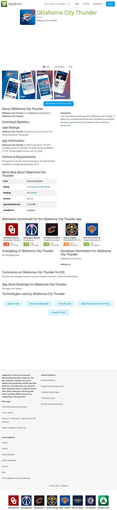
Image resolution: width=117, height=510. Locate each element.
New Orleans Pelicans (78, 508)
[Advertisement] (58, 45)
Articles (5, 466)
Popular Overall (58, 312)
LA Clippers (90, 508)
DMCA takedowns (9, 460)
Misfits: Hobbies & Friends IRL (14, 428)
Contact (5, 443)
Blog (4, 472)
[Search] (68, 4)
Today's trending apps (39, 304)
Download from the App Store (59, 103)
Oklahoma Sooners (11, 238)
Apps (77, 4)
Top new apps (65, 304)
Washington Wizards (32, 238)
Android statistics (48, 380)
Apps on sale (13, 304)
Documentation (8, 454)
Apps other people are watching (95, 304)
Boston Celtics (103, 508)
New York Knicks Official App (92, 238)
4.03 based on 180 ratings (38, 187)
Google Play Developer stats (52, 386)
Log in (110, 4)
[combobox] (55, 4)
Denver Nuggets (70, 238)
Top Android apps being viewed (14, 407)
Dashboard (97, 4)
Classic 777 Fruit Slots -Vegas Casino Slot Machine (19, 420)
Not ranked (32, 193)
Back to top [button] (111, 486)
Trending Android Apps (50, 392)
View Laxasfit (7, 413)
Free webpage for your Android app (16, 478)
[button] (87, 264)
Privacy (5, 448)
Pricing (86, 4)
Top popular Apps (48, 398)
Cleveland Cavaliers (52, 238)
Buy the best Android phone (52, 404)
